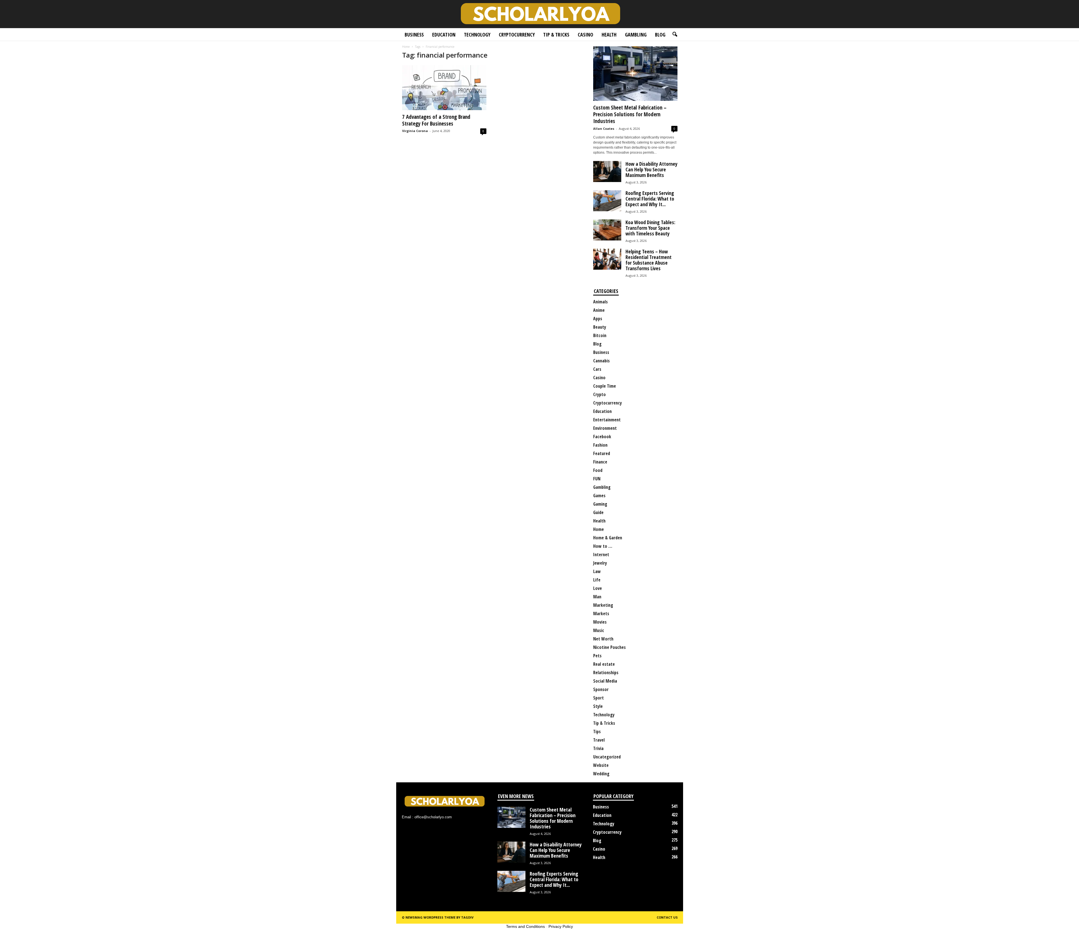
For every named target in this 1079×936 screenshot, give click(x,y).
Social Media (605, 681)
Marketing (603, 605)
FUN (596, 479)
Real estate (604, 664)
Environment (605, 428)
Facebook (602, 436)
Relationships (605, 672)
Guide (598, 512)
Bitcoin (599, 335)
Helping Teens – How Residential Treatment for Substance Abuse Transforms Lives (648, 260)
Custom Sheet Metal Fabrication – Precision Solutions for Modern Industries (630, 114)
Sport (598, 698)
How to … (602, 546)
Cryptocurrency (517, 34)
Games (599, 495)
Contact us (667, 917)
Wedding (601, 774)
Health (609, 34)
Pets (597, 656)
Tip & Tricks (556, 34)
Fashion (600, 445)
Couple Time (604, 386)
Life (596, 580)
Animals (600, 302)
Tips (597, 731)
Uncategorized (607, 757)
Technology (477, 34)
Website (601, 765)
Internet (601, 554)
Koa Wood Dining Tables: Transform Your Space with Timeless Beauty (650, 228)
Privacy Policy (560, 926)
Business (414, 34)
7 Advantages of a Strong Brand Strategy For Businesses (436, 120)
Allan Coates (603, 128)
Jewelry (600, 563)
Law (597, 571)
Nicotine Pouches (609, 647)
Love (597, 588)
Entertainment (607, 420)
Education (443, 34)
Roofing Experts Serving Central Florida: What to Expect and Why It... (649, 199)
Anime (599, 310)
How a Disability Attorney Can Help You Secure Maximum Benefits (651, 169)
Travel (599, 740)
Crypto (599, 394)
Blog (660, 34)
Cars (597, 369)
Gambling (636, 34)
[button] (674, 34)
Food (597, 470)
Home (406, 47)
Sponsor (601, 689)
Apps (597, 318)
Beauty (599, 327)
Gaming (600, 504)
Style (598, 706)
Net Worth (603, 639)
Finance (600, 462)
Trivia (598, 748)
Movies (600, 622)
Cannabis (601, 361)
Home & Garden (607, 538)
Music (598, 630)
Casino (585, 34)
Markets (601, 613)
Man (597, 597)
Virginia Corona (415, 131)
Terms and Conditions (525, 926)
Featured (601, 453)
